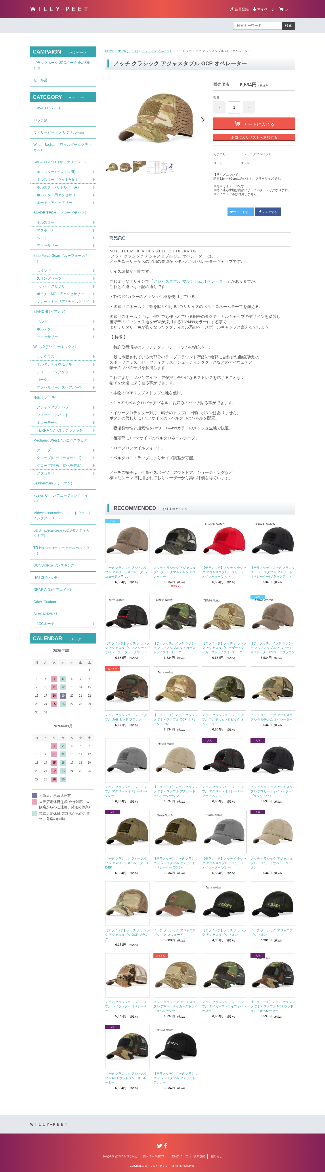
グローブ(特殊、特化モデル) (59, 465)
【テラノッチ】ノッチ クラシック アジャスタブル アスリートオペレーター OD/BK (175, 863)
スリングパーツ (49, 278)
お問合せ (216, 1156)
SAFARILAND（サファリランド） (60, 162)
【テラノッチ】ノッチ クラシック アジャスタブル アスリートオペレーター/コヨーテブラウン (272, 648)
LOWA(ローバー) (46, 108)
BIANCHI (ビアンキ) (49, 311)
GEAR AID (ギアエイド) (52, 590)
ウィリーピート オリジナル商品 (58, 132)
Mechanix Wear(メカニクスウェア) (60, 440)
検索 (288, 25)
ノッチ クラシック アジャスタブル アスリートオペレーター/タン (271, 863)
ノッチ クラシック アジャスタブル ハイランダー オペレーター (126, 1006)
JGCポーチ (45, 624)
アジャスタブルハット (156, 51)
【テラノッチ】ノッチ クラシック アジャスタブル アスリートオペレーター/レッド (224, 572)
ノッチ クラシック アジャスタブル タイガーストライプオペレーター (224, 1006)
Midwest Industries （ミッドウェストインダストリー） (62, 515)
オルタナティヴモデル (54, 364)
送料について (179, 1156)
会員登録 (242, 9)
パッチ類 (40, 120)
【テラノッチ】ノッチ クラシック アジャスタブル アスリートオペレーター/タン (175, 791)
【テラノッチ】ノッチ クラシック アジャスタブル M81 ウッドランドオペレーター (272, 1006)
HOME (109, 51)
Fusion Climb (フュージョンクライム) (60, 498)
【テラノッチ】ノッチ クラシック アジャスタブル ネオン (224, 932)
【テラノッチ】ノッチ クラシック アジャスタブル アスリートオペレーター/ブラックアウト (272, 572)
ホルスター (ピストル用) (56, 172)
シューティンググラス (54, 372)
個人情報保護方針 (154, 1156)
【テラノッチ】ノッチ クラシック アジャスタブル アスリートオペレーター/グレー (224, 863)
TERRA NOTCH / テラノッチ (60, 430)
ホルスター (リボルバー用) (58, 187)
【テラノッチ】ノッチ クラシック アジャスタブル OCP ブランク (127, 934)
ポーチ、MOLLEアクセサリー (60, 294)
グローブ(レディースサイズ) (59, 458)
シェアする (269, 212)
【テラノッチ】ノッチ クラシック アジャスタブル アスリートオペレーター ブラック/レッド (127, 648)
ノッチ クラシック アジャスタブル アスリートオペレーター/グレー (126, 791)
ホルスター (45, 222)
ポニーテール (47, 423)
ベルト (42, 238)
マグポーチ (45, 230)
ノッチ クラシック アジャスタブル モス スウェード (174, 932)
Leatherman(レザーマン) (52, 483)
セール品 (40, 80)
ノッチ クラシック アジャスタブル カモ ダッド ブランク (126, 717)
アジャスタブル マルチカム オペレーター (190, 281)
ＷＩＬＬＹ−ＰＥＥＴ (59, 9)
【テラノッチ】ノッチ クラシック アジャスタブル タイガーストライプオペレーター (175, 648)
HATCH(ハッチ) (46, 577)
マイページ (266, 9)
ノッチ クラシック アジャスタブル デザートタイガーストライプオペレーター (175, 1006)
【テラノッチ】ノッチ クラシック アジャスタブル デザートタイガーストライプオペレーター (224, 648)
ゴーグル (44, 380)
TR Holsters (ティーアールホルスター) (61, 550)
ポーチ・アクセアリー (54, 203)
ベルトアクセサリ (51, 286)
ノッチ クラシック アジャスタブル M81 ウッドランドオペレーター (126, 1078)
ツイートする (242, 212)
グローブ (44, 450)
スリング (44, 271)
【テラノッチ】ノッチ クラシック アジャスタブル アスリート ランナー (175, 1078)
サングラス (45, 356)
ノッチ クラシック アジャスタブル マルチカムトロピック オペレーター (223, 719)
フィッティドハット (53, 415)
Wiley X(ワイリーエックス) (54, 347)
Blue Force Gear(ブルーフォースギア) (61, 258)
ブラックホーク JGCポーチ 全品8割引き (61, 65)
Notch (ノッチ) (128, 51)
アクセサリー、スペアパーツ (60, 387)
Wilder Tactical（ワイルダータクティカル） (62, 147)
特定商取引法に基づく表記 (120, 1156)
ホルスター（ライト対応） (58, 179)
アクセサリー (47, 246)
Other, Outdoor (44, 602)
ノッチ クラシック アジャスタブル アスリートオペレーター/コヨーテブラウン (126, 572)
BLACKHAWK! (45, 614)
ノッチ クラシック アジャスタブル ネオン (271, 932)
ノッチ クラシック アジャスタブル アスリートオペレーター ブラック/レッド (223, 791)
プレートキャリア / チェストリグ (63, 302)
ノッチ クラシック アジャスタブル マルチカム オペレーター (271, 717)
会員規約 (199, 1156)
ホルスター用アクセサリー (58, 195)
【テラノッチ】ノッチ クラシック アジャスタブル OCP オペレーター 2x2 (175, 719)
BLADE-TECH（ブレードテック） (60, 213)
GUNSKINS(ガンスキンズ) (54, 565)
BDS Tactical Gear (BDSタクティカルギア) (61, 533)
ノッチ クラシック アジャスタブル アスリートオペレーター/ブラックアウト (271, 791)
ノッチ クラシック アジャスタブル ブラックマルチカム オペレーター (174, 572)
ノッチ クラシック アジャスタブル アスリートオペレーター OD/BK (127, 863)
